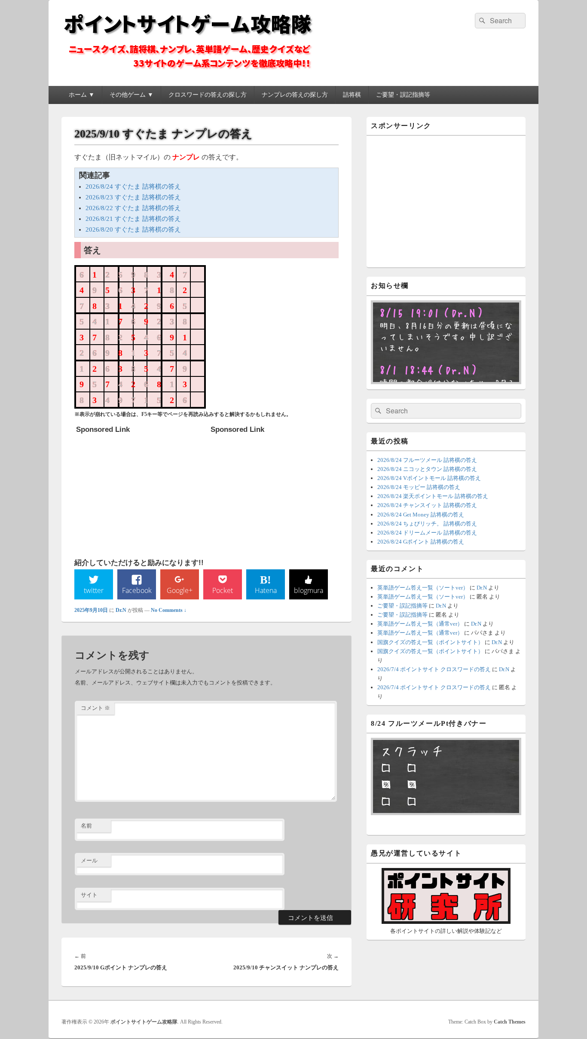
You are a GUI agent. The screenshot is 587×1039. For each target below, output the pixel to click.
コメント (95, 708)
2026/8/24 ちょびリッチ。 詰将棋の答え (427, 523)
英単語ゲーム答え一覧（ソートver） (422, 587)
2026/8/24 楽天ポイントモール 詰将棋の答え (432, 496)
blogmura (308, 590)
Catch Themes (510, 1022)
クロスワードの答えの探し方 (207, 95)
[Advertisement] (140, 491)
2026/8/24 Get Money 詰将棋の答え (420, 514)
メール (89, 860)
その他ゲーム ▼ (131, 95)
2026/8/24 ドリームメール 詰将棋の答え (427, 532)
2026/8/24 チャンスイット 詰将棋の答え (427, 505)
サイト (89, 895)
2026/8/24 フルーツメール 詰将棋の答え (427, 460)
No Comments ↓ (168, 610)
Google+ (180, 590)
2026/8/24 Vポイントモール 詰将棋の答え (429, 478)
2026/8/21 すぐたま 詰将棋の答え (133, 218)
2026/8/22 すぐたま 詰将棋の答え (133, 208)
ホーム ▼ (82, 95)
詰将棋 (352, 95)
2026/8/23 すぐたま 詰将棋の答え (133, 197)
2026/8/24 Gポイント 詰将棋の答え (420, 541)
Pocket (222, 590)
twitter (94, 590)
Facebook (137, 590)
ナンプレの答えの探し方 (295, 95)
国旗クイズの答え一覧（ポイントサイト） (430, 642)
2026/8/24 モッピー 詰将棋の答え (418, 487)
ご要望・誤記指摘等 (403, 95)
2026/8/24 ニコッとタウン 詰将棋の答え (427, 469)
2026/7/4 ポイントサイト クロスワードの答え (434, 669)
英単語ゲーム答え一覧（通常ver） (420, 623)
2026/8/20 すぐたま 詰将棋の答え (133, 229)
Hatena (266, 590)
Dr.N (121, 610)
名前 (86, 825)
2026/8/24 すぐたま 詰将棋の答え (133, 186)
